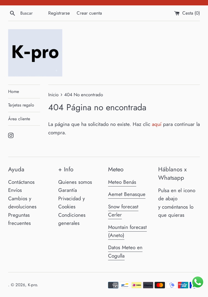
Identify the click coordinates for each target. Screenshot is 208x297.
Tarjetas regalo (21, 105)
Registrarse (59, 13)
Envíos (15, 190)
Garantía (67, 190)
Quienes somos (75, 182)
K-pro (32, 285)
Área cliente (19, 119)
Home (13, 91)
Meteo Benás (122, 182)
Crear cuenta (89, 13)
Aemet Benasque (126, 194)
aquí (156, 124)
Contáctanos (21, 182)
